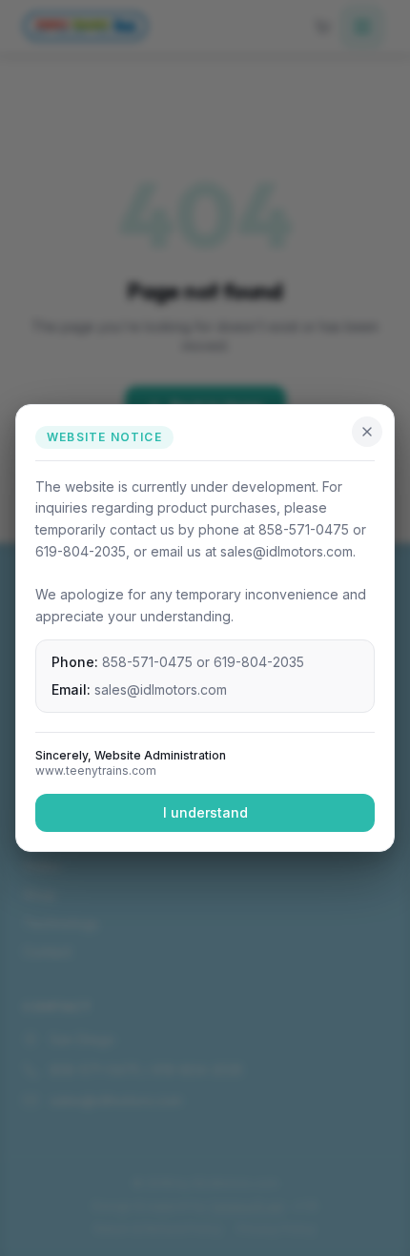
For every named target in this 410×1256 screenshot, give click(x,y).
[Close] (367, 431)
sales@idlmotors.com (160, 689)
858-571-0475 (147, 662)
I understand (205, 812)
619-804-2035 (259, 662)
